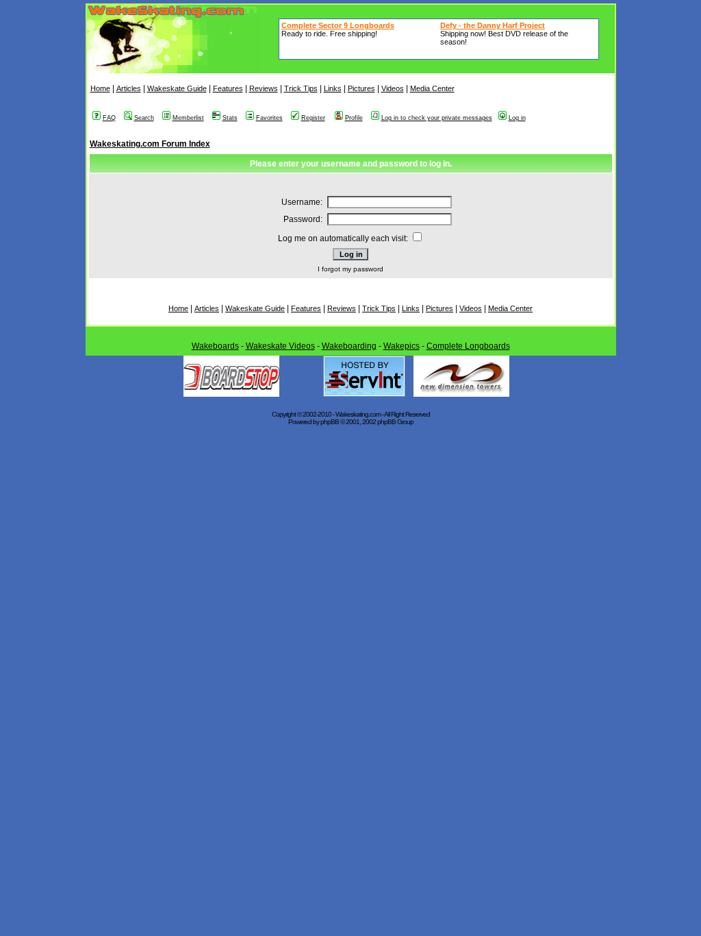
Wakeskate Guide (177, 88)
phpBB (329, 422)
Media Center (432, 88)
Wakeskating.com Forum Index (150, 144)
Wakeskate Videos (280, 346)
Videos (392, 88)
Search (144, 117)
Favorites (269, 117)
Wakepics (401, 346)
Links (333, 88)
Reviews (263, 88)
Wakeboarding (349, 346)
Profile (354, 117)
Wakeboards (215, 346)
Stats (230, 117)
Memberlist (188, 117)
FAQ (109, 117)
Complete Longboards (468, 346)
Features (228, 88)
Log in (517, 117)
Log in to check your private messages (436, 117)
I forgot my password (350, 269)
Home (100, 88)
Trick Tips (301, 88)
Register (313, 117)
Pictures (361, 88)
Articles (128, 88)
